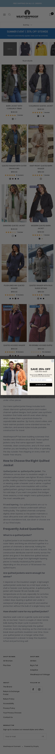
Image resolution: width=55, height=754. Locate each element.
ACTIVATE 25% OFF (41, 384)
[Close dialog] (52, 361)
